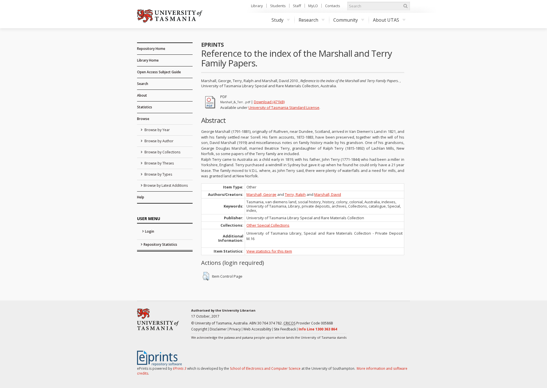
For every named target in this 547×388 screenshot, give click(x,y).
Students (278, 5)
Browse (143, 118)
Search (142, 83)
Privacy (235, 329)
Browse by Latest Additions (166, 185)
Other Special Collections (267, 225)
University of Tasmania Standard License (283, 107)
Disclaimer (218, 329)
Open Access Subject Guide (159, 72)
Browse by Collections (162, 152)
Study (277, 20)
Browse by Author (159, 141)
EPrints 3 (179, 368)
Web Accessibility (257, 329)
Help (140, 197)
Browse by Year (157, 129)
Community (345, 20)
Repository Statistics (160, 244)
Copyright (199, 329)
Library (257, 5)
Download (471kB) (269, 101)
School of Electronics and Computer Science (265, 368)
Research (308, 20)
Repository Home (151, 48)
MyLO (313, 5)
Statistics (144, 107)
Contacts (332, 5)
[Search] (405, 6)
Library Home (148, 60)
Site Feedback (285, 329)
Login (149, 231)
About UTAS (386, 20)
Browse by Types (158, 174)
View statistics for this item (269, 251)
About (142, 95)
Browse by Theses (159, 163)
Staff (297, 5)
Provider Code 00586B (308, 323)
